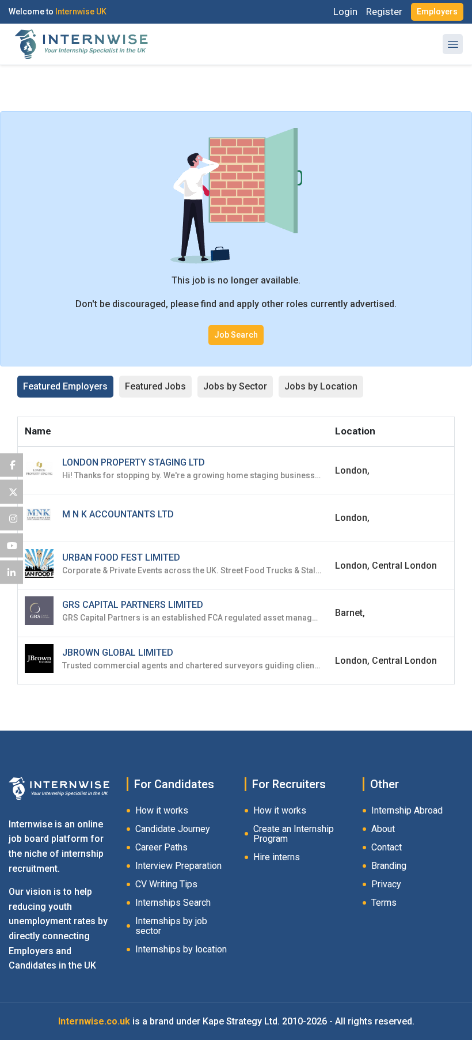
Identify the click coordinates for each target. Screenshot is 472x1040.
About (383, 828)
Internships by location (181, 949)
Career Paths (161, 847)
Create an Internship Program (293, 833)
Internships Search (173, 902)
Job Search (236, 334)
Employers (437, 11)
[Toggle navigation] (453, 44)
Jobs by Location (320, 386)
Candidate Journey (172, 828)
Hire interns (276, 857)
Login (345, 12)
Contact (386, 847)
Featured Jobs (155, 386)
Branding (388, 865)
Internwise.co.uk (94, 1021)
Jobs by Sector (235, 386)
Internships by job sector (171, 926)
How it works (161, 810)
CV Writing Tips (166, 884)
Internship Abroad (407, 810)
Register (384, 12)
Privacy (386, 884)
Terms (384, 902)
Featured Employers (65, 386)
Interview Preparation (178, 865)
